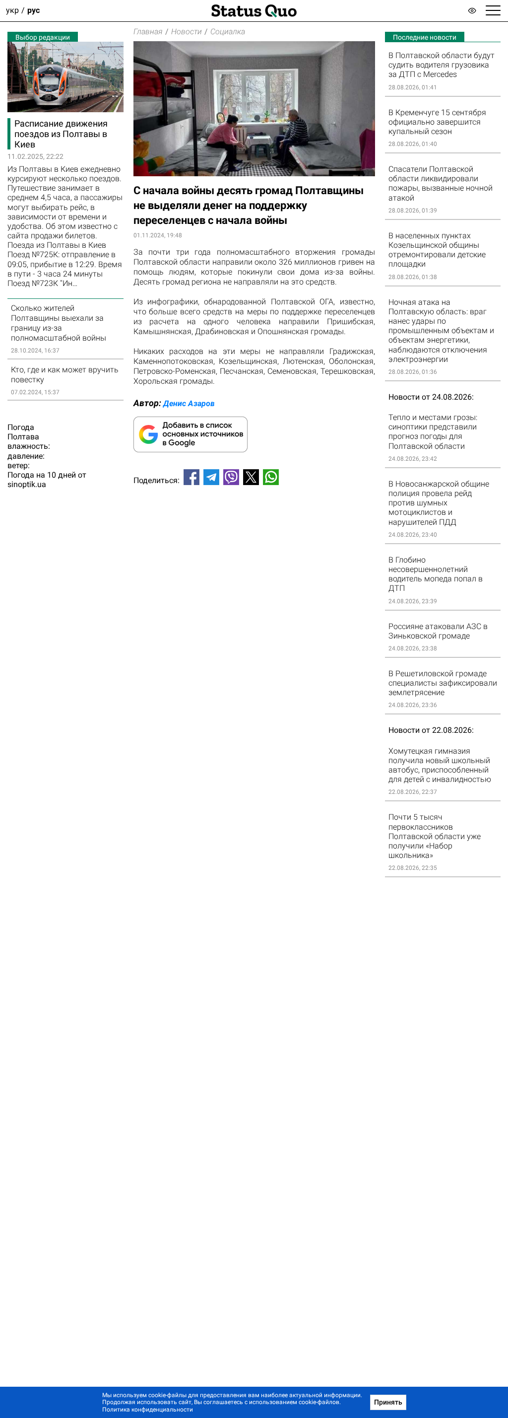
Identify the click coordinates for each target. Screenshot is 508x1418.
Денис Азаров (189, 403)
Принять (388, 1402)
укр (12, 10)
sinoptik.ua (26, 484)
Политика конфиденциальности (147, 1409)
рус (33, 10)
